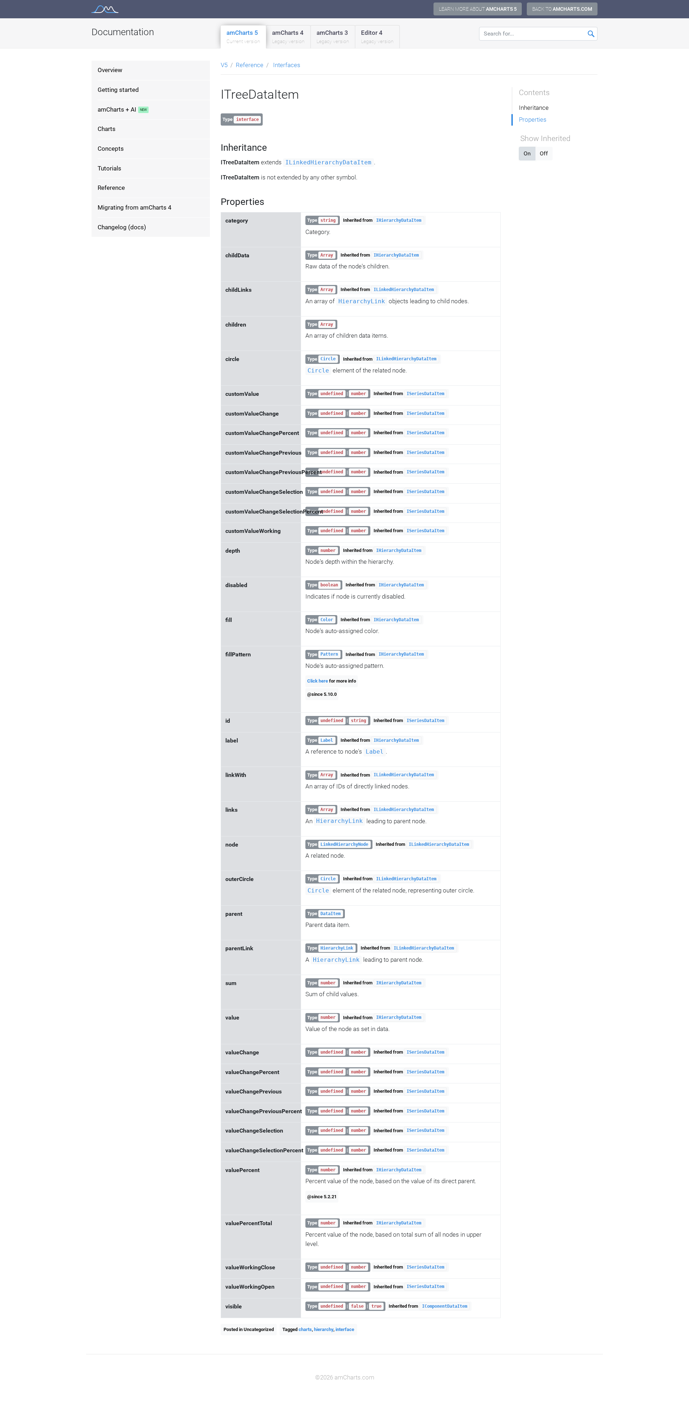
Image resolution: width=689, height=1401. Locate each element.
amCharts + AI (117, 109)
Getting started (118, 89)
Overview (110, 70)
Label (326, 740)
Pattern (329, 654)
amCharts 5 (243, 36)
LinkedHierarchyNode (344, 844)
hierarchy (323, 1329)
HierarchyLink (361, 301)
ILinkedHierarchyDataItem (328, 162)
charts (305, 1329)
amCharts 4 (288, 36)
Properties (533, 119)
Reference (111, 187)
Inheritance (534, 107)
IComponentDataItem (444, 1306)
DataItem (330, 913)
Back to (562, 9)
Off (544, 153)
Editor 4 (377, 36)
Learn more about (478, 9)
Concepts (111, 148)
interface (345, 1329)
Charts (107, 128)
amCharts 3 (333, 36)
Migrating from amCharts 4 (135, 207)
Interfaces (286, 65)
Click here (317, 681)
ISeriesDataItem (425, 393)
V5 (224, 65)
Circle (328, 359)
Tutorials (109, 168)
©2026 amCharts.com (344, 1377)
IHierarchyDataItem (398, 220)
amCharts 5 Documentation (105, 9)
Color (326, 619)
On (527, 153)
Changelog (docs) (122, 227)
